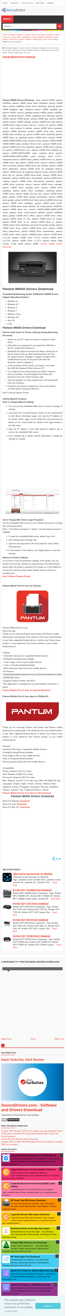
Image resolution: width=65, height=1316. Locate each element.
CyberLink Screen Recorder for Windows (33, 874)
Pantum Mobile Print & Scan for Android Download (26, 690)
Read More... (56, 899)
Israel (5, 50)
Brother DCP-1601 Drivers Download (30, 920)
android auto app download (44, 1131)
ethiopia (42, 48)
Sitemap (50, 3)
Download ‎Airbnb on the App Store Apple (30, 1228)
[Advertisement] (32, 79)
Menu (8, 19)
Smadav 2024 (7, 1131)
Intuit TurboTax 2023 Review (22, 1059)
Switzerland (18, 52)
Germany (55, 48)
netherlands (15, 50)
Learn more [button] (11, 1311)
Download (25, 801)
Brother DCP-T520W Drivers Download (31, 936)
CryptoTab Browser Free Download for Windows (33, 1169)
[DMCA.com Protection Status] (10, 1121)
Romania (36, 50)
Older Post (59, 1039)
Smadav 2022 (7, 1142)
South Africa (54, 50)
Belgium (15, 48)
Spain (5, 52)
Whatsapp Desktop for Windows (41, 1142)
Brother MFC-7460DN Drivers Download (32, 890)
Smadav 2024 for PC (23, 1131)
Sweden (10, 52)
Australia (8, 48)
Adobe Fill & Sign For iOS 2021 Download (30, 1285)
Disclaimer (40, 3)
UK (25, 52)
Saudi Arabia (44, 50)
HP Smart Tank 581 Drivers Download (28, 1200)
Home (33, 1039)
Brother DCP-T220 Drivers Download (31, 903)
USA (28, 52)
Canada (21, 48)
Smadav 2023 (20, 1142)
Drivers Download (32, 48)
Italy (9, 50)
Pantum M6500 (26, 50)
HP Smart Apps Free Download (25, 1257)
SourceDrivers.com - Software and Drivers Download (29, 1107)
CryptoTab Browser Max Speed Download (30, 1214)
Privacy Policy (27, 3)
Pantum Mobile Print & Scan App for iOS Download (27, 793)
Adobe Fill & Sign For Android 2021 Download (32, 1271)
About (5, 3)
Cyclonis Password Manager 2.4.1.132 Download (33, 1155)
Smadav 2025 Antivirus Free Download (29, 1242)
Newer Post (6, 1039)
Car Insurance (12, 1144)
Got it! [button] (48, 1306)
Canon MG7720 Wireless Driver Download (19, 1139)
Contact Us (14, 3)
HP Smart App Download (32, 1134)
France (48, 48)
